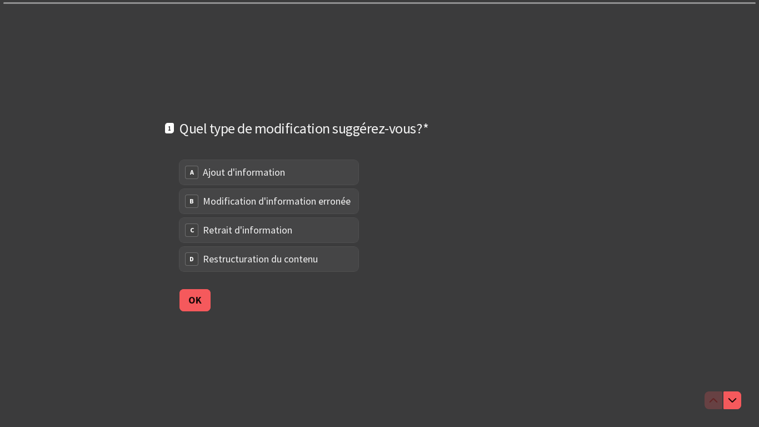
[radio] (268, 172)
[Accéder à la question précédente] (713, 400)
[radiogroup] (268, 215)
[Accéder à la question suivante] (732, 400)
